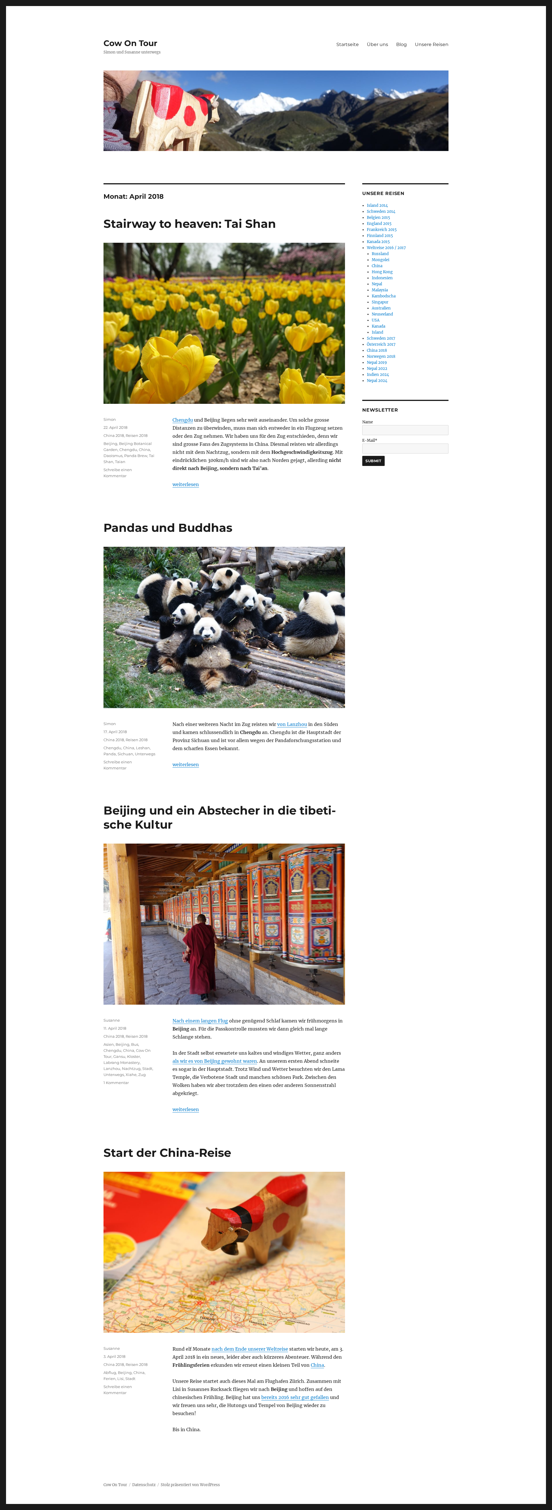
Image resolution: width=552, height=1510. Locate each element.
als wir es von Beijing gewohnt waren (214, 1061)
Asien (108, 1044)
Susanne (111, 1020)
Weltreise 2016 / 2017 (386, 247)
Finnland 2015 (380, 235)
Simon (109, 419)
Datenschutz (144, 1484)
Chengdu (182, 420)
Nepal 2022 (377, 368)
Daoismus (112, 455)
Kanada (378, 326)
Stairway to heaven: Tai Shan (189, 224)
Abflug (109, 1372)
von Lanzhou (292, 724)
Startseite (347, 44)
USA (375, 320)
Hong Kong (382, 271)
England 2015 (379, 223)
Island (377, 332)
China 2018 (113, 435)
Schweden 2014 (381, 211)
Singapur (380, 302)
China (144, 449)
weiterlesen (185, 484)
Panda (109, 754)
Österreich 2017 (381, 344)
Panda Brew (135, 455)
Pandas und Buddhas (167, 528)
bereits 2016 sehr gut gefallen (295, 1397)
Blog (401, 44)
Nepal (377, 284)
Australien (381, 308)
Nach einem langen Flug (200, 1021)
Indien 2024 (378, 374)
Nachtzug (131, 1068)
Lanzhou (111, 1068)
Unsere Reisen (431, 44)
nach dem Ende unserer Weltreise (250, 1349)
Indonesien (382, 278)
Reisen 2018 (136, 435)
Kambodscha (384, 296)
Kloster (133, 1056)
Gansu (119, 1056)
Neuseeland (382, 314)
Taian (120, 461)
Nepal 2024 (377, 380)
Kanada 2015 (378, 241)
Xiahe (131, 1074)
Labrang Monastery (121, 1062)
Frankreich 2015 (382, 229)
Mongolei (380, 259)
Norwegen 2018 (381, 356)
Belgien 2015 (378, 217)
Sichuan (125, 754)
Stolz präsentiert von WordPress (190, 1484)
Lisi (120, 1378)
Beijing (110, 443)
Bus (134, 1044)
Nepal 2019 (377, 362)
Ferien (109, 1378)
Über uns (377, 44)
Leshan (143, 748)
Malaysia (380, 290)
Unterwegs (145, 754)
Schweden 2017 (381, 338)
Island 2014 (377, 205)
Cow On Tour (130, 43)
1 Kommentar (116, 1082)
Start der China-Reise (167, 1153)
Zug (142, 1074)
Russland (380, 253)
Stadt (147, 1068)
